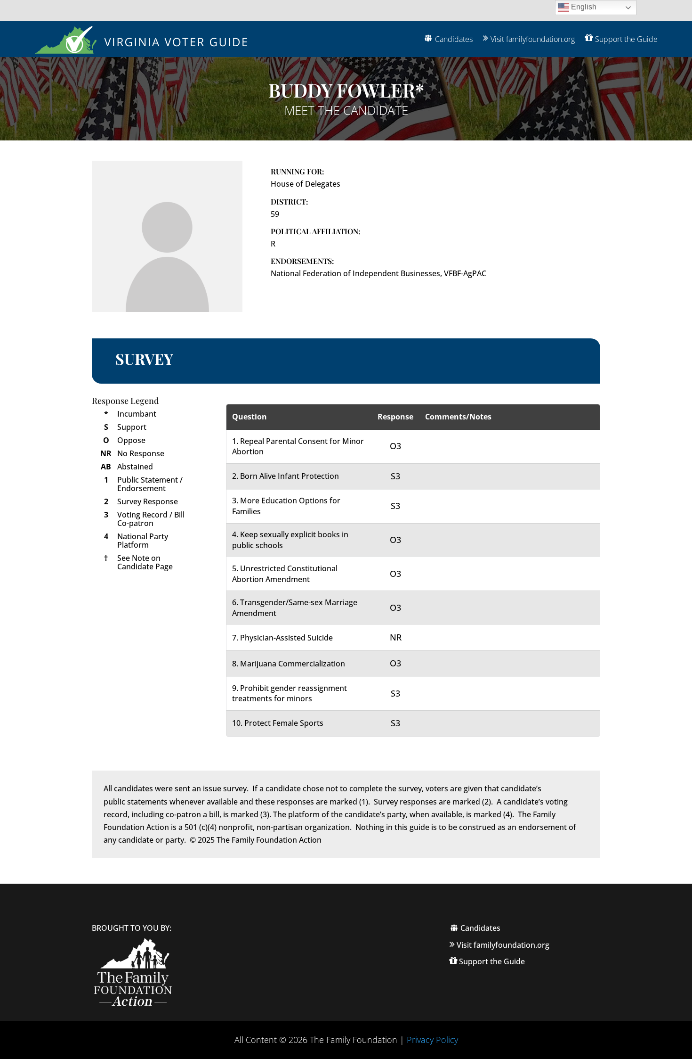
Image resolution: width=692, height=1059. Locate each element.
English (582, 7)
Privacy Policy (432, 1039)
